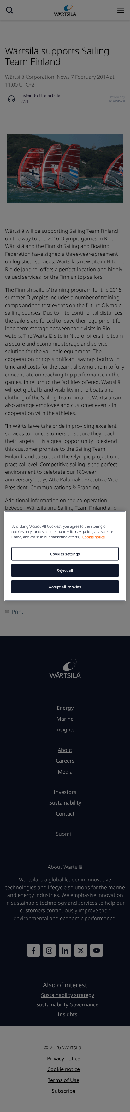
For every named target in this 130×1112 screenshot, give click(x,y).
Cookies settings (65, 554)
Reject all (65, 570)
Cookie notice (93, 537)
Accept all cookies (65, 586)
